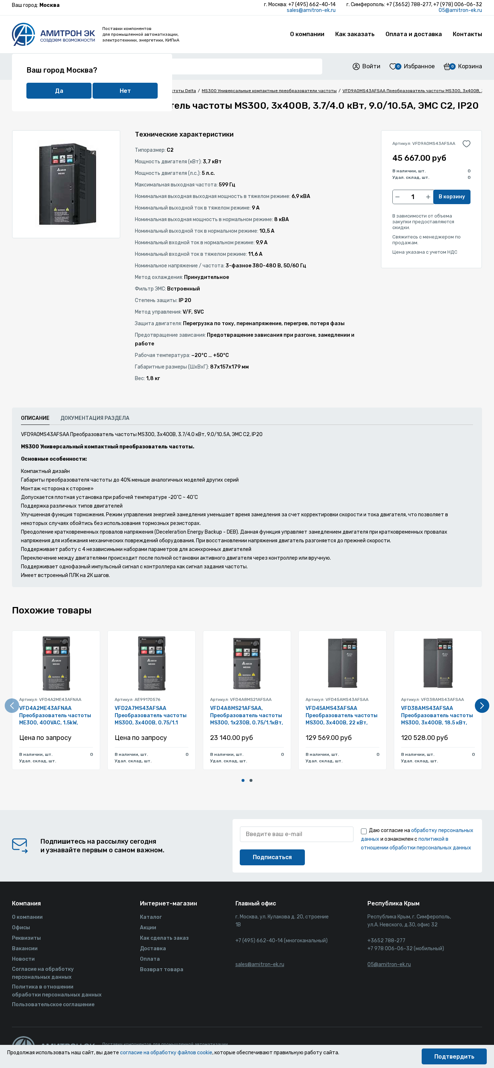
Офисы (21, 928)
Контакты (467, 34)
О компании (307, 34)
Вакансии (25, 949)
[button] (243, 780)
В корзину (452, 197)
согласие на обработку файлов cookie (166, 1053)
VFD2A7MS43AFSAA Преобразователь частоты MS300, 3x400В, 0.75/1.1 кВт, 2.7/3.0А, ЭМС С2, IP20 (151, 716)
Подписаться (272, 857)
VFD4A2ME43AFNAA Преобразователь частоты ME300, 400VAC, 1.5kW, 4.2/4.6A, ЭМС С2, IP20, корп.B (55, 716)
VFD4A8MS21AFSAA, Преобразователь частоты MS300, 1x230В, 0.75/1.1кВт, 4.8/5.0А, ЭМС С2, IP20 (246, 716)
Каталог (151, 917)
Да (59, 90)
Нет (125, 90)
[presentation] (12, 705)
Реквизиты (26, 938)
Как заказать (355, 34)
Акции (148, 928)
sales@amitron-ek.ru (311, 10)
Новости (23, 959)
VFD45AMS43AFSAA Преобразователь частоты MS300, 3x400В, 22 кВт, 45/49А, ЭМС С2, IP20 (342, 716)
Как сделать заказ (164, 938)
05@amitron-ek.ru (460, 10)
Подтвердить (454, 1056)
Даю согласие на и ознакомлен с (417, 839)
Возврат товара (161, 969)
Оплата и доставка (414, 34)
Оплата (150, 959)
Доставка (153, 949)
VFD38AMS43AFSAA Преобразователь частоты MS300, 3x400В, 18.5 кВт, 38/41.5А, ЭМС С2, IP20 (437, 716)
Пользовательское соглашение (53, 1005)
